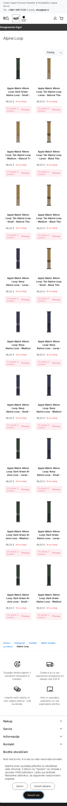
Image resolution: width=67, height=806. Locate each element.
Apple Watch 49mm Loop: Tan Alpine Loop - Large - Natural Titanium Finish (48, 91)
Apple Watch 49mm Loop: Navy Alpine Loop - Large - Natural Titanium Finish (18, 281)
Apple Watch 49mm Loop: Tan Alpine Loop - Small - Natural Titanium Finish (18, 218)
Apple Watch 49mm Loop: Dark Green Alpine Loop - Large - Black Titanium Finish (49, 534)
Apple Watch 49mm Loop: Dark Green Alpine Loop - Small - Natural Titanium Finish (18, 598)
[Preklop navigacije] (6, 18)
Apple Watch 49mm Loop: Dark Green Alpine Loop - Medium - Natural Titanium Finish (18, 534)
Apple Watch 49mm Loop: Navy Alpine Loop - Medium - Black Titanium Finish (49, 408)
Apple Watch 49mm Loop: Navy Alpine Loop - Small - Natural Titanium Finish (18, 408)
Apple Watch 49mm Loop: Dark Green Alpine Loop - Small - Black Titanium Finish (18, 91)
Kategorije (20, 643)
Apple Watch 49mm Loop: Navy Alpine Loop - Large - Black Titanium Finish (49, 344)
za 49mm (8, 646)
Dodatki (33, 643)
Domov (7, 643)
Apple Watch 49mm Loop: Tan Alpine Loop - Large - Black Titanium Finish (48, 154)
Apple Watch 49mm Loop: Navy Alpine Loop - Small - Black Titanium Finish (49, 471)
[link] (55, 18)
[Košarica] (62, 18)
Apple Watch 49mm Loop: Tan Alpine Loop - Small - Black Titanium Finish (48, 281)
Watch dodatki (48, 643)
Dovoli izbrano (42, 786)
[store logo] (19, 18)
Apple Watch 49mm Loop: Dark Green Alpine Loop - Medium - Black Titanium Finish (49, 598)
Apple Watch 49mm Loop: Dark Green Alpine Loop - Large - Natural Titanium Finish (18, 471)
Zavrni (19, 786)
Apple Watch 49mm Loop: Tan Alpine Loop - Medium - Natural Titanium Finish (18, 154)
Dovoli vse (33, 795)
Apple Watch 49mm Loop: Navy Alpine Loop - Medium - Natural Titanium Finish (18, 344)
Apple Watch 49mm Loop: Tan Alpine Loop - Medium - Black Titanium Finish (49, 218)
